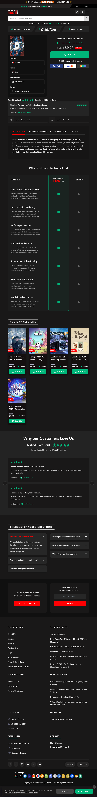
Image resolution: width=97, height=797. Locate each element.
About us (11, 634)
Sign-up (69, 603)
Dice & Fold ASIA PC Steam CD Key (79, 358)
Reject (65, 791)
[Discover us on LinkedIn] (39, 764)
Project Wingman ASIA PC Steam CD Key (17, 358)
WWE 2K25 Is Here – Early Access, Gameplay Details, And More (68, 703)
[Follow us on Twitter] (16, 764)
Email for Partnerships (20, 743)
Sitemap (11, 643)
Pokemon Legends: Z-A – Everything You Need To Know (69, 690)
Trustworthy (13, 648)
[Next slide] (91, 108)
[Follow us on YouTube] (27, 764)
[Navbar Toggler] (88, 12)
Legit (10, 653)
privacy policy (11, 793)
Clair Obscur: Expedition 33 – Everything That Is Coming (69, 682)
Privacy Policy (13, 657)
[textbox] (78, 6)
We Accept (19, 772)
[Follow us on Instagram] (22, 764)
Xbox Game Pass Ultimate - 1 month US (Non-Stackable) (69, 640)
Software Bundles (57, 634)
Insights (11, 639)
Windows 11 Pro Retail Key (61, 651)
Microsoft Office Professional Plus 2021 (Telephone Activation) (66, 665)
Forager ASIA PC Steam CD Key (37, 358)
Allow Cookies (84, 791)
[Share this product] (11, 119)
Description (18, 131)
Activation (60, 131)
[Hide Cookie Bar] (94, 787)
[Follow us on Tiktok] (33, 764)
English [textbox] (86, 6)
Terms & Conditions (16, 662)
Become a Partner (19, 753)
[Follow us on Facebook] (10, 764)
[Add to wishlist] (52, 119)
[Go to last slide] (6, 108)
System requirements (40, 131)
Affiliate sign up (27, 603)
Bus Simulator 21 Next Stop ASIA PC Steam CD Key (59, 358)
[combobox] (78, 6)
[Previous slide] (5, 483)
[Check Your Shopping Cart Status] (82, 12)
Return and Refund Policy (18, 667)
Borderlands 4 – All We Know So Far (65, 697)
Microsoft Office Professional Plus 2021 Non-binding (68, 657)
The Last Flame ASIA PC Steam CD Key (17, 407)
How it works (56, 743)
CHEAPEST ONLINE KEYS (47, 23)
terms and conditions (29, 793)
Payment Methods (15, 691)
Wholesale (16, 748)
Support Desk (13, 681)
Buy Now (72, 54)
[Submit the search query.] (86, 18)
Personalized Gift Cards (60, 747)
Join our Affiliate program (61, 719)
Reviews (73, 131)
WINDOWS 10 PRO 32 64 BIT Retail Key (67, 647)
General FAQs (13, 686)
